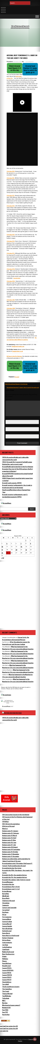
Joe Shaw (5, 945)
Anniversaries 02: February (10, 833)
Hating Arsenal (6, 931)
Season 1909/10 (7, 975)
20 (16, 550)
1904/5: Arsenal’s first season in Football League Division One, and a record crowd (17, 463)
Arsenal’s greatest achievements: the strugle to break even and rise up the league (17, 486)
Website (8, 433)
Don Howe (5, 912)
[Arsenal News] (6, 503)
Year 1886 (5, 1010)
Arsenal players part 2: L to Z (11, 889)
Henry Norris (6, 933)
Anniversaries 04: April (9, 838)
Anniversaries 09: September (11, 849)
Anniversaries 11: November (10, 854)
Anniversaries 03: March (9, 835)
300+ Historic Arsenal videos (11, 824)
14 (21, 547)
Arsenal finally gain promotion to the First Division (17, 467)
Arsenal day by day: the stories (11, 868)
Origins (4, 956)
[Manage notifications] (35, 1039)
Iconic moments (7, 942)
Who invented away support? (11, 1005)
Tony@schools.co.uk (17, 351)
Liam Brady (5, 949)
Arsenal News (6, 706)
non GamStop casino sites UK (9, 1026)
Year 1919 (5, 1012)
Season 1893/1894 (7, 970)
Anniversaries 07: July (9, 845)
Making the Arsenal (8, 952)
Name (8, 419)
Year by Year (6, 1014)
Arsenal (17, 377)
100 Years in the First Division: (14, 356)
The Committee (7, 989)
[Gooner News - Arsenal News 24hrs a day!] (6, 530)
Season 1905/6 (6, 973)
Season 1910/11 (6, 977)
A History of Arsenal (8, 826)
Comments (5, 905)
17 (2, 550)
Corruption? (6, 910)
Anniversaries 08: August (10, 847)
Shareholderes (6, 982)
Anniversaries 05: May (9, 840)
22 (26, 550)
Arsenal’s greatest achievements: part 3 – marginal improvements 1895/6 (15, 495)
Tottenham (5, 998)
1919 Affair (5, 821)
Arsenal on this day (8, 884)
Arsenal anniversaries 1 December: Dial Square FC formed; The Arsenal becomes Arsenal (17, 864)
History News (6, 940)
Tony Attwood (29, 61)
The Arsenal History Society (10, 987)
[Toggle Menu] (37, 16)
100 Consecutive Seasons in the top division (15, 815)
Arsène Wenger (6, 891)
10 (2, 547)
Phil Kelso (5, 959)
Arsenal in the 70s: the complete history (14, 877)
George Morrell (6, 924)
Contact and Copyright (9, 907)
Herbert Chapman (7, 938)
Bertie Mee (5, 894)
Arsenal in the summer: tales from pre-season (16, 880)
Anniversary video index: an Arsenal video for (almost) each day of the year (16, 860)
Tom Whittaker (6, 996)
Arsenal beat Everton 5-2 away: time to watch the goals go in (23, 387)
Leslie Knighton (7, 947)
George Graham (7, 921)
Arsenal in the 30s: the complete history (14, 875)
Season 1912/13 (6, 980)
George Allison (6, 919)
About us (5, 828)
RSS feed (19, 713)
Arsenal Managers (7, 882)
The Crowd (5, 991)
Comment (9, 399)
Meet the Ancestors (8, 954)
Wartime (4, 1003)
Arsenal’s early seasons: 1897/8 (11, 483)
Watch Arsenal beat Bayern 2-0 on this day (16, 384)
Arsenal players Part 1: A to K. (11, 887)
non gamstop (4, 1031)
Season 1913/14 (6, 968)
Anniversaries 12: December (10, 856)
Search (32, 509)
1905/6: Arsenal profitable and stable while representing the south (15, 458)
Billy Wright (5, 896)
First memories (7, 917)
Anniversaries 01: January (10, 831)
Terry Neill (5, 984)
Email (8, 426)
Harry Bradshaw (7, 928)
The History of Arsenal (20, 26)
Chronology (5, 903)
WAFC (4, 1000)
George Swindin (7, 926)
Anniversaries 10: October (10, 852)
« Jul (2, 558)
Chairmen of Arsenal (8, 901)
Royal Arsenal (6, 966)
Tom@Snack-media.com (18, 346)
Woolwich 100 (6, 1007)
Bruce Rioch (5, 898)
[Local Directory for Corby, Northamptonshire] (5, 1021)
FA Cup (4, 914)
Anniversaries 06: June (9, 842)
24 (2, 553)
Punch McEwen (6, 963)
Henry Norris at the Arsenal (10, 935)
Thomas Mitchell (7, 994)
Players (4, 961)
